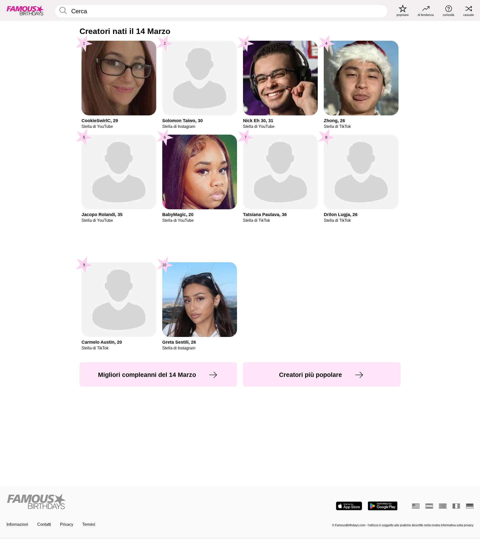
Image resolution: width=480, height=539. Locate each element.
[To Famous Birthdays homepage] (25, 10)
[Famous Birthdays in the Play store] (383, 506)
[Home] (121, 502)
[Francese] (456, 506)
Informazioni (17, 524)
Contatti (44, 524)
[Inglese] (416, 506)
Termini (88, 524)
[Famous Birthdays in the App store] (349, 506)
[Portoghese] (442, 506)
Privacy (66, 524)
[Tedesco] (470, 506)
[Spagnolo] (429, 506)
